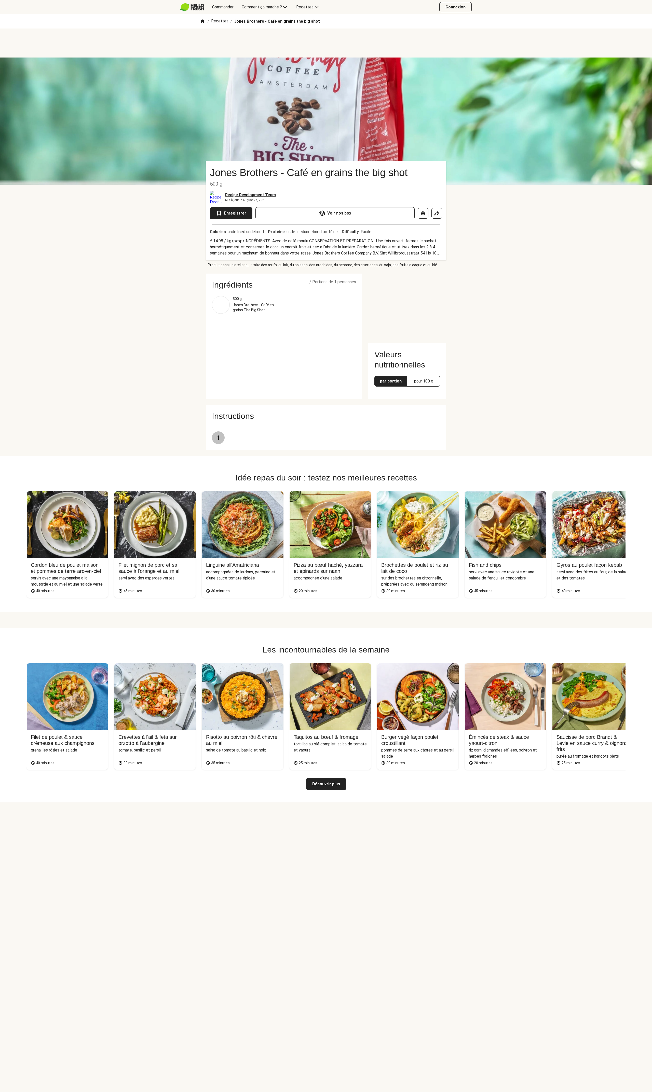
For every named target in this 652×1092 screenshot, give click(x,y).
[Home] (202, 21)
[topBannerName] (326, 43)
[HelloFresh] (192, 7)
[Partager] (436, 213)
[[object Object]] (423, 213)
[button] (284, 285)
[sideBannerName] (407, 305)
